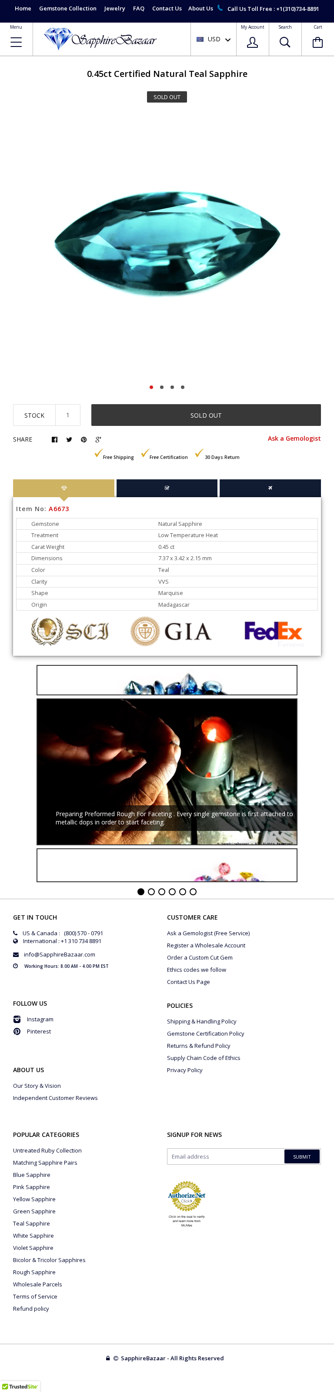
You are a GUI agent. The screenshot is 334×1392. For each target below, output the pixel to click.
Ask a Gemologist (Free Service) (208, 933)
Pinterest (39, 1031)
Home (23, 8)
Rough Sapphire (34, 1272)
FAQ (138, 8)
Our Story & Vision (37, 1086)
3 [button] (172, 387)
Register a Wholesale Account (206, 945)
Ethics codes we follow (196, 969)
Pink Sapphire (31, 1187)
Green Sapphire (34, 1211)
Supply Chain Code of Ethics (203, 1058)
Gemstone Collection (68, 8)
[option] (167, 246)
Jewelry (114, 8)
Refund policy (31, 1308)
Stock (34, 415)
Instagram (40, 1019)
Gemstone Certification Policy (205, 1033)
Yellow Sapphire (34, 1199)
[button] (333, 1389)
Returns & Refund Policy (198, 1046)
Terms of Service (35, 1296)
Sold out (206, 415)
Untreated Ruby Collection (47, 1150)
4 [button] (182, 387)
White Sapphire (33, 1235)
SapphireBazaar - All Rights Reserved (173, 1358)
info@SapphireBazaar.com (59, 954)
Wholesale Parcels (37, 1284)
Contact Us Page (188, 982)
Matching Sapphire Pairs (45, 1162)
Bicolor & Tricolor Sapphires (49, 1260)
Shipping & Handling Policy (202, 1021)
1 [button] (151, 387)
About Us (200, 8)
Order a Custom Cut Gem (200, 957)
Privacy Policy (185, 1070)
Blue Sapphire (31, 1175)
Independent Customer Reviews (55, 1098)
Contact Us (167, 8)
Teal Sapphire (31, 1223)
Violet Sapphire (33, 1248)
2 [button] (162, 387)
